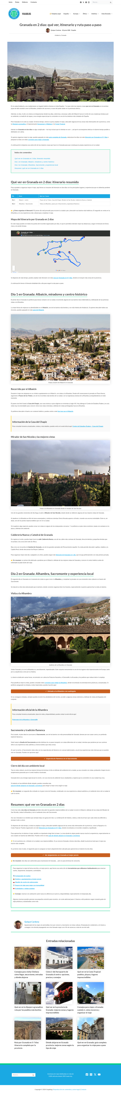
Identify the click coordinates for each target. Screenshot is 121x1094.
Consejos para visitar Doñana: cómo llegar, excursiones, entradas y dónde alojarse (28, 974)
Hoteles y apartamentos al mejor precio (28, 879)
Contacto (83, 1089)
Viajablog (26, 13)
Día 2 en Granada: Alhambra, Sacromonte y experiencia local (36, 165)
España (73, 30)
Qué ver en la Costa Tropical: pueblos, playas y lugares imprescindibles (89, 974)
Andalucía (57, 35)
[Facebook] (81, 2)
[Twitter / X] (95, 1074)
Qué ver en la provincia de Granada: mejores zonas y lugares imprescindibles (60, 1010)
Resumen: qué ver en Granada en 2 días (29, 168)
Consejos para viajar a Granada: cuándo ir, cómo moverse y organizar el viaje (90, 1010)
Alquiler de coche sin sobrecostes (26, 882)
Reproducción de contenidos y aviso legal (66, 1089)
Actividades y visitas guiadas (25, 888)
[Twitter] (83, 2)
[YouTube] (89, 2)
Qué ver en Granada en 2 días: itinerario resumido (32, 158)
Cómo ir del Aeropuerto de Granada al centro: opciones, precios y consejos (58, 974)
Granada (63, 35)
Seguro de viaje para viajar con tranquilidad (29, 885)
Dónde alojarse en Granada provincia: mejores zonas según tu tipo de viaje (60, 1045)
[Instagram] (86, 2)
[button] (70, 13)
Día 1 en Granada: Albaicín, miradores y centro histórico (34, 162)
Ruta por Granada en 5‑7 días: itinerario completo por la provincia (26, 1045)
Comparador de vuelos (22, 876)
